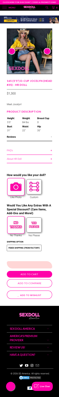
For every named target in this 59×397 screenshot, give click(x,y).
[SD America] (29, 8)
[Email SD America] (37, 366)
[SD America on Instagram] (32, 366)
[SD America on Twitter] (21, 366)
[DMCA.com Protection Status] (30, 379)
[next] (47, 51)
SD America (24, 373)
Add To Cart (29, 274)
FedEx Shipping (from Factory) (24, 248)
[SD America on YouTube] (26, 366)
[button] (29, 295)
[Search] (46, 7)
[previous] (11, 51)
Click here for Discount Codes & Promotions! (29, 2)
